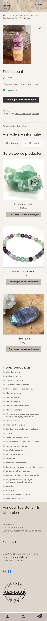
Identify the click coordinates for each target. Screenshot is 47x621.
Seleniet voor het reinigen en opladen (23, 475)
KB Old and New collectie (17, 437)
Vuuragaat (11, 490)
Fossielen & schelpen (15, 425)
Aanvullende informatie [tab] (14, 126)
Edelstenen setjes (14, 410)
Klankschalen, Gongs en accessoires (22, 442)
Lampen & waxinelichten (17, 446)
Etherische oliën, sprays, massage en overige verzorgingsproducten (22, 415)
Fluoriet (35, 113)
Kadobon (10, 433)
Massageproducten (15, 454)
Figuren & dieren (13, 421)
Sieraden (10, 486)
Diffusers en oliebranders (17, 384)
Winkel (16, 15)
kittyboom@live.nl (18, 557)
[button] (40, 28)
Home (8, 15)
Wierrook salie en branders (18, 494)
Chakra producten (14, 380)
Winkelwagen (36, 615)
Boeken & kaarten (14, 376)
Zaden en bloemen (14, 498)
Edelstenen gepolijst (29, 15)
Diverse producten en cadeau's (20, 389)
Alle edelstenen (13, 372)
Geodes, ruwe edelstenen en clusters (23, 429)
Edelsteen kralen (13, 393)
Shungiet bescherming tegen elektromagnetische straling (19, 480)
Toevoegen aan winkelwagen (21, 99)
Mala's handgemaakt (15, 450)
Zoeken (23, 617)
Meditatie (10, 458)
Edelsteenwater (13, 397)
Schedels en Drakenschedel (18, 471)
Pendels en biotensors (16, 462)
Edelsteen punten (10, 18)
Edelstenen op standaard (17, 405)
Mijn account (8, 617)
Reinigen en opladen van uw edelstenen (24, 467)
